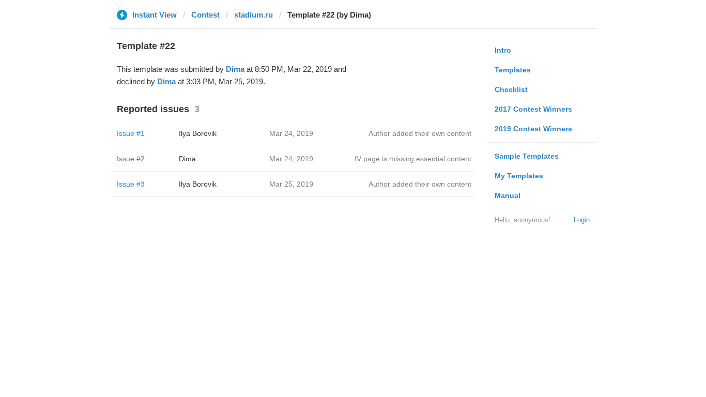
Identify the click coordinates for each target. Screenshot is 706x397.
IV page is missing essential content (413, 159)
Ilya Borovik (198, 133)
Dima (235, 69)
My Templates (519, 176)
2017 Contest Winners (533, 109)
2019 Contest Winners (533, 129)
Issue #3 (131, 184)
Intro (503, 50)
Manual (507, 195)
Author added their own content (420, 133)
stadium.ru (253, 14)
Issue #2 (131, 159)
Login (582, 220)
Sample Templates (527, 156)
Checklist (511, 89)
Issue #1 (131, 133)
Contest (205, 14)
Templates (513, 70)
